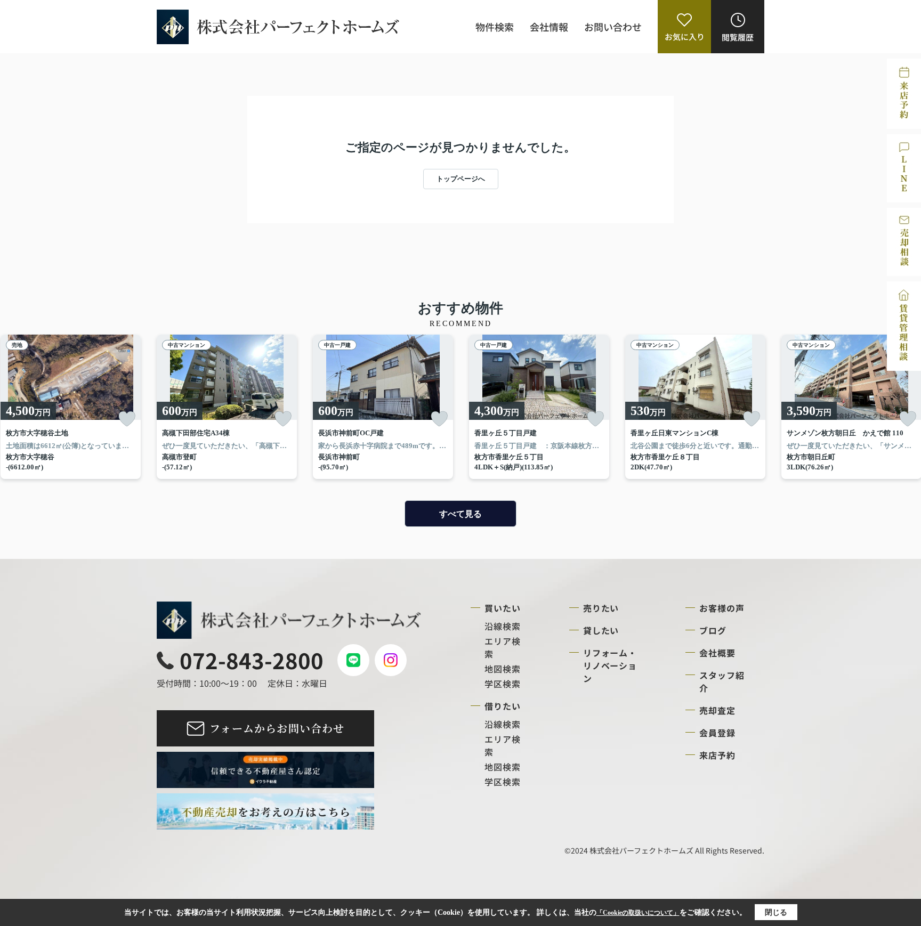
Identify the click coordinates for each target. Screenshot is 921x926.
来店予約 (717, 755)
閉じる (776, 912)
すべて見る (460, 513)
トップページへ (461, 179)
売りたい (601, 608)
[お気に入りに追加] (126, 419)
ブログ (712, 630)
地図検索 (502, 668)
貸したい (601, 630)
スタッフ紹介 (722, 681)
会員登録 (717, 732)
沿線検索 (502, 626)
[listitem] (227, 407)
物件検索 (494, 27)
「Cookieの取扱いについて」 (638, 912)
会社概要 (717, 652)
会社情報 (549, 27)
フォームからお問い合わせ (276, 728)
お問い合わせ (613, 27)
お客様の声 (722, 608)
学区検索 (502, 683)
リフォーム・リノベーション (610, 665)
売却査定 (717, 710)
